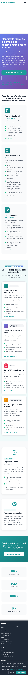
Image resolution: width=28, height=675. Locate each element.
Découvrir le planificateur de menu (10, 82)
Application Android (6, 643)
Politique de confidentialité (7, 652)
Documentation (5, 639)
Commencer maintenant (14, 554)
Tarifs (2, 637)
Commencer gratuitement (14, 72)
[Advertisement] (14, 19)
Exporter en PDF (8, 390)
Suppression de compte (7, 656)
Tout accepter (21, 672)
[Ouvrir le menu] (25, 2)
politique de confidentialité (16, 669)
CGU (2, 650)
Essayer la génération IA (10, 356)
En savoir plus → (9, 138)
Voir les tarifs (14, 78)
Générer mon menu (9, 316)
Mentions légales (5, 654)
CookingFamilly (8, 2)
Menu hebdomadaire (6, 633)
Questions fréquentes (6, 641)
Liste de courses (5, 635)
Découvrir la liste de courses (9, 84)
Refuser (12, 672)
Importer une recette (9, 432)
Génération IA (21, 84)
